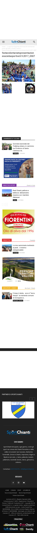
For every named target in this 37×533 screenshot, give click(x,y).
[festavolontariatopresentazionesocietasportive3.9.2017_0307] (18, 81)
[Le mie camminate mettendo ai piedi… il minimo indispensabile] (7, 248)
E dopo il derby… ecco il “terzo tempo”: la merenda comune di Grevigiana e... (24, 295)
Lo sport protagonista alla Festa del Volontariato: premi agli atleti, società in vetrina (18, 47)
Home (3, 46)
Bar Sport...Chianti (30, 288)
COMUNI (13, 490)
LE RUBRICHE (26, 490)
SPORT (19, 490)
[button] (3, 42)
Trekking (15, 153)
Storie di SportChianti (25, 493)
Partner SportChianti (18, 495)
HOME (7, 490)
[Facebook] (13, 483)
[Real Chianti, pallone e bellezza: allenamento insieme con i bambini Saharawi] (7, 193)
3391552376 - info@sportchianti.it (22, 469)
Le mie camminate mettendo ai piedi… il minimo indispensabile (23, 247)
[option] (18, 411)
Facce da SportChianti (11, 493)
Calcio (14, 200)
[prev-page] (3, 204)
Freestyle (32, 240)
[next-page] (6, 204)
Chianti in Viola (31, 185)
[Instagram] (19, 483)
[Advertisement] (18, 19)
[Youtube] (24, 483)
